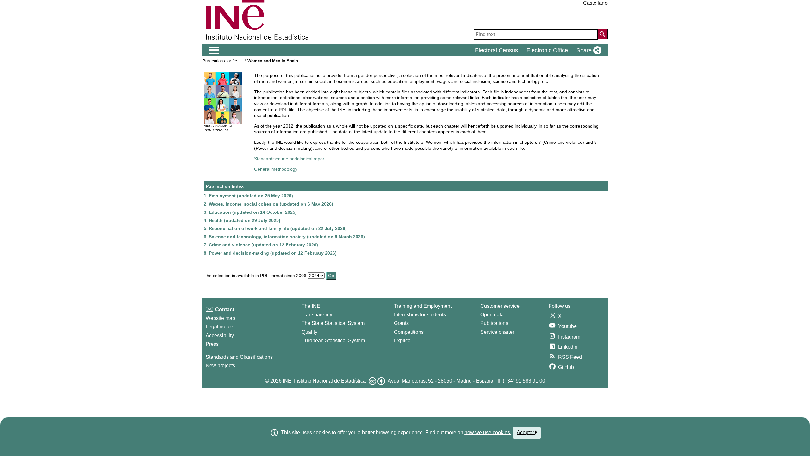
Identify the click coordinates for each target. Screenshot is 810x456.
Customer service (500, 306)
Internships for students (420, 314)
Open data (492, 314)
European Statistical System (333, 340)
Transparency (317, 314)
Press (212, 344)
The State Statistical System (333, 323)
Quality (309, 332)
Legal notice (219, 326)
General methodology (275, 169)
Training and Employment (423, 306)
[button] (587, 50)
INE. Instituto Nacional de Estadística (324, 380)
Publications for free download (230, 61)
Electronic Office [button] (547, 50)
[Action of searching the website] (602, 34)
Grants (401, 323)
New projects (220, 365)
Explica (402, 340)
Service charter (497, 332)
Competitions (409, 332)
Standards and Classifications (239, 357)
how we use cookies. (487, 432)
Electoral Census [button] (496, 50)
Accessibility (220, 335)
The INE (311, 306)
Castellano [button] (595, 3)
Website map (220, 318)
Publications (494, 323)
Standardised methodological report (290, 158)
